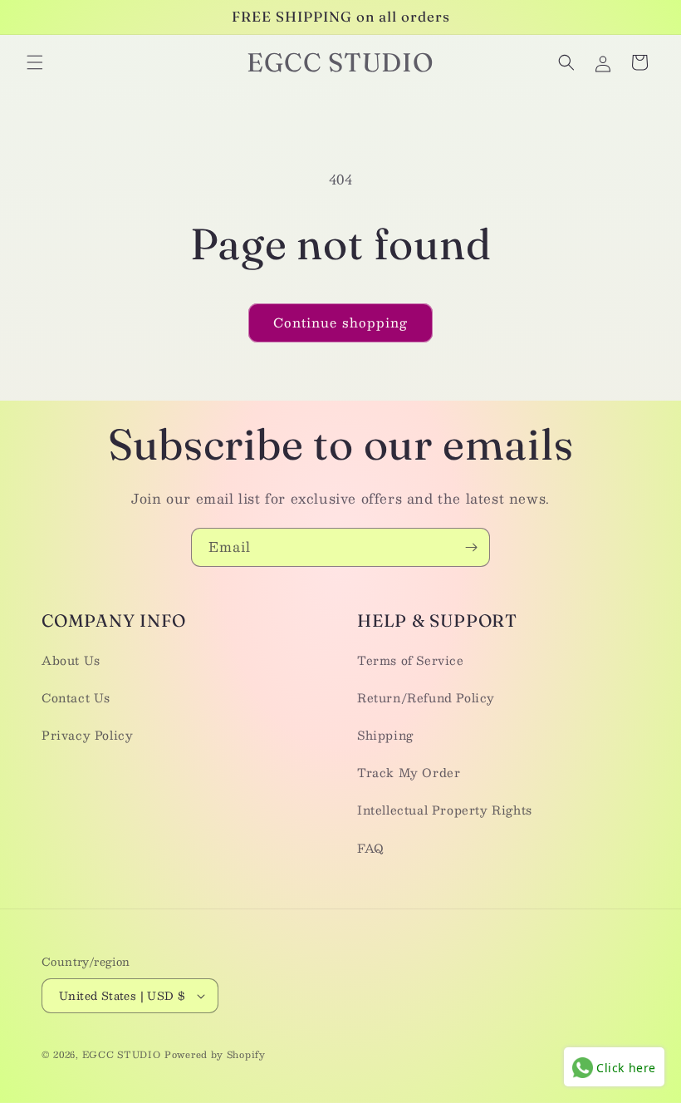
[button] (35, 62)
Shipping (385, 735)
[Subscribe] (471, 547)
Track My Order (408, 772)
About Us (71, 660)
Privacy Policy (87, 735)
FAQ (371, 848)
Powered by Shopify (215, 1054)
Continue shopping (340, 322)
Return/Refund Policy (426, 697)
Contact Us (76, 697)
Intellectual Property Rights (444, 810)
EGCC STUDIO (121, 1054)
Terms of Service (410, 660)
